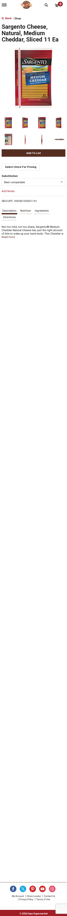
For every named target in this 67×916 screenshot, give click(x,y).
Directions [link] (9, 217)
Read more (8, 237)
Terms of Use (43, 899)
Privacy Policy (26, 899)
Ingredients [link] (42, 210)
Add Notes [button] (8, 191)
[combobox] (33, 182)
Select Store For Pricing (20, 167)
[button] (8, 122)
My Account (18, 896)
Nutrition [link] (25, 210)
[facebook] (13, 889)
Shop (17, 18)
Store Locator (34, 896)
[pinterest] (32, 889)
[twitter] (23, 889)
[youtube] (42, 889)
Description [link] (9, 210)
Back (8, 18)
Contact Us (49, 896)
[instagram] (52, 889)
